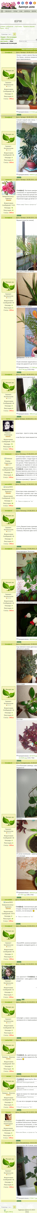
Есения (8, 1112)
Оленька (8, 454)
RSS (6, 28)
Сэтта (8, 419)
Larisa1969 (8, 1040)
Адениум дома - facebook (30, 3)
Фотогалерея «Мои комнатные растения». (8, 39)
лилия (8, 1076)
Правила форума (29, 26)
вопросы (27, 11)
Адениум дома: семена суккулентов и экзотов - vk (22, 3)
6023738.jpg (23, 369)
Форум (2, 37)
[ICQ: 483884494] (23, 999)
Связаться (8, 11)
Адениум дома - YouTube (26, 3)
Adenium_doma (18, 3)
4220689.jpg (23, 758)
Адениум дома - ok (34, 3)
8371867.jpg (22, 895)
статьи (15, 11)
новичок (8, 180)
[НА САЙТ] (13, 7)
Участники (18, 26)
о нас (20, 11)
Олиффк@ (8, 52)
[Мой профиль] (2, 11)
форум (34, 11)
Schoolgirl (8, 964)
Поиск (2, 28)
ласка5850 (8, 484)
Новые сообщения (7, 26)
